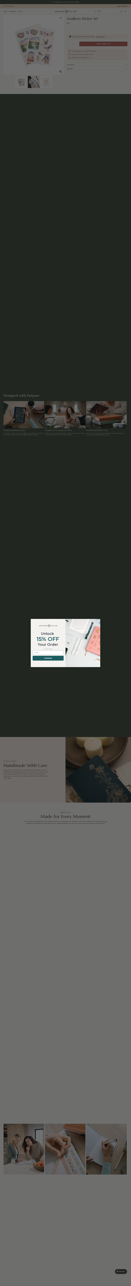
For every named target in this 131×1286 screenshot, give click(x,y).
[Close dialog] (98, 621)
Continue (48, 658)
